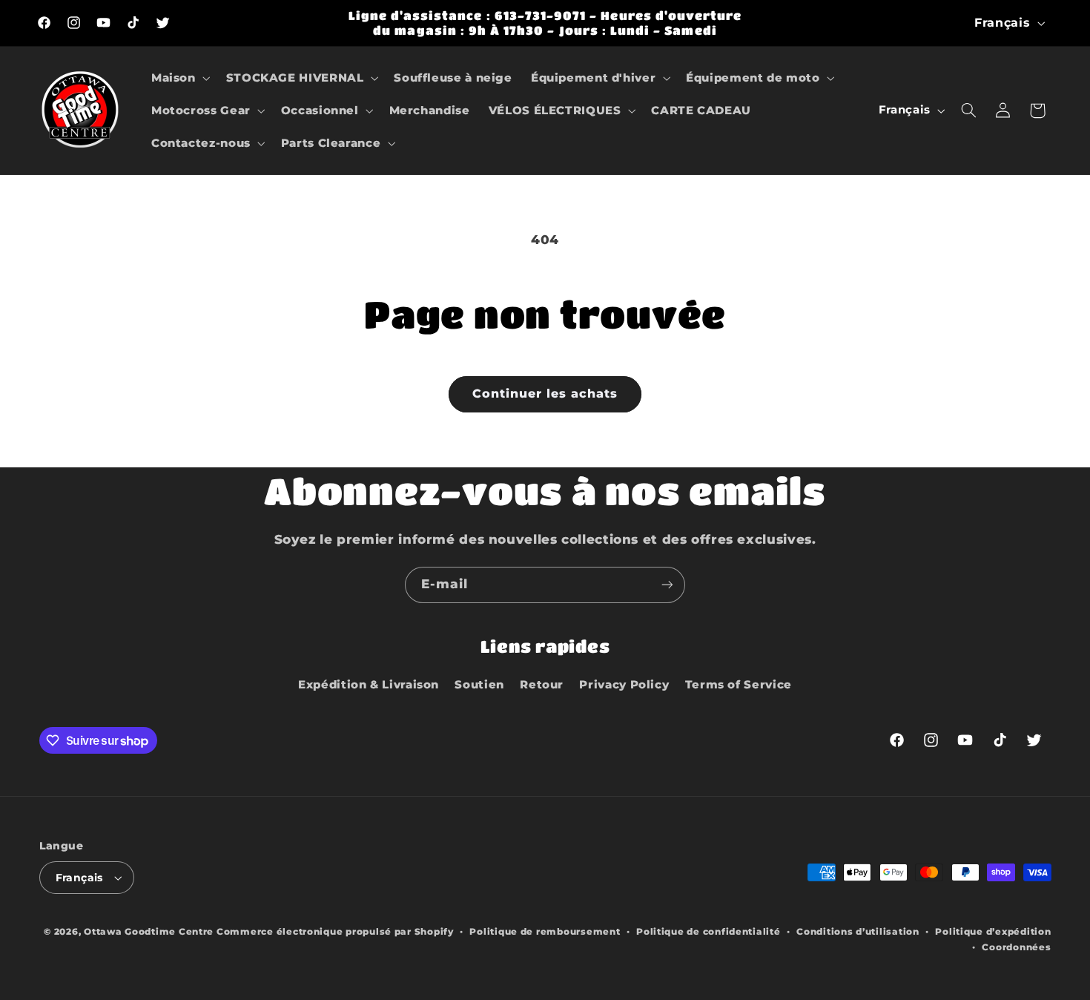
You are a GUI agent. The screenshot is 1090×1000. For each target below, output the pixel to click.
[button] (179, 78)
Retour (542, 684)
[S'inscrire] (667, 585)
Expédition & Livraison (368, 684)
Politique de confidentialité (708, 932)
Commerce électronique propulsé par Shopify (335, 932)
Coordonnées (1016, 947)
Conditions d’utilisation (857, 932)
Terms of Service (738, 684)
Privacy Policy (624, 684)
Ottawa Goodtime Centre (150, 932)
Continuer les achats (545, 393)
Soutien (479, 684)
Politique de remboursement (544, 932)
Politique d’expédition (993, 932)
